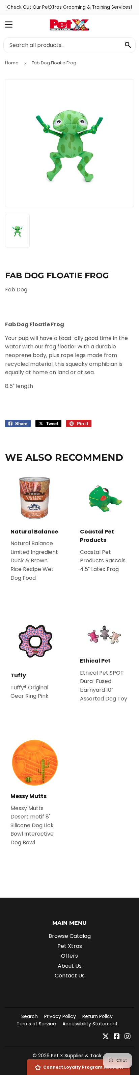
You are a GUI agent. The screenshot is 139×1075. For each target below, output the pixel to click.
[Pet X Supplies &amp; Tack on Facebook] (117, 1037)
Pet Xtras (69, 946)
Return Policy (97, 1016)
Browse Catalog (70, 936)
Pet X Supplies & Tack (76, 1055)
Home (12, 63)
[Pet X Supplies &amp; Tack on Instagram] (127, 1037)
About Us (70, 966)
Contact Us (70, 975)
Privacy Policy (60, 1016)
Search (29, 1016)
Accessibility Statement (90, 1023)
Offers (69, 956)
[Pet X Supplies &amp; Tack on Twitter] (105, 1037)
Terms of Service (36, 1023)
